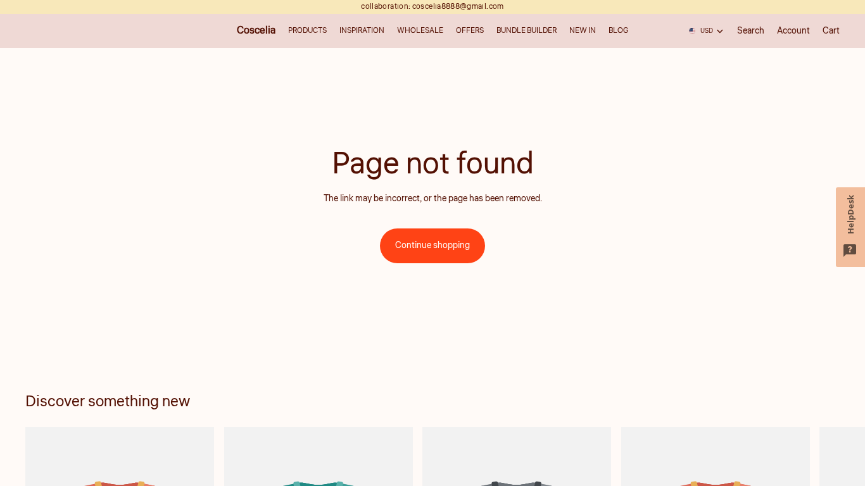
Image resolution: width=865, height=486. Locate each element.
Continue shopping (432, 245)
